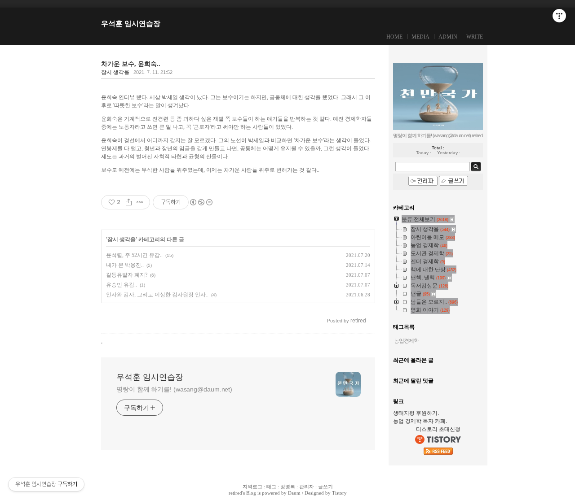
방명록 (287, 486)
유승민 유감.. (121, 285)
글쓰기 (325, 486)
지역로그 (252, 486)
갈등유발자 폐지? (126, 275)
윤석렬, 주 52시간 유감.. (134, 255)
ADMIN (447, 37)
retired (235, 493)
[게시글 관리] (140, 202)
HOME (394, 37)
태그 (271, 486)
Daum (294, 493)
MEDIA (420, 37)
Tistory (339, 493)
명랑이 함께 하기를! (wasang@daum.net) (174, 389)
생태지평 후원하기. (416, 413)
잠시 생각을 (115, 72)
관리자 (306, 486)
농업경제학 (406, 341)
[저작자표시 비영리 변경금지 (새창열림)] (201, 202)
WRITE (474, 37)
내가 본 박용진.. (125, 265)
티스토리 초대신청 (438, 429)
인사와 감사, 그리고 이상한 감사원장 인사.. (157, 294)
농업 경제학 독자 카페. (420, 421)
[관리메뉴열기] (559, 15)
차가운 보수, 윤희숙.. (130, 64)
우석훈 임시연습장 (130, 23)
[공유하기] (128, 202)
